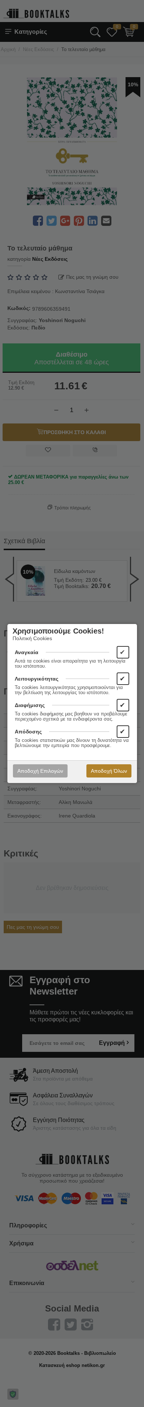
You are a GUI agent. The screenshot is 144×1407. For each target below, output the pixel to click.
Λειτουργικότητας (36, 679)
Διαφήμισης (30, 705)
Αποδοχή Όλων (109, 771)
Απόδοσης (28, 732)
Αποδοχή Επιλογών (40, 771)
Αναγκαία (26, 652)
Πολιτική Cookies (32, 638)
